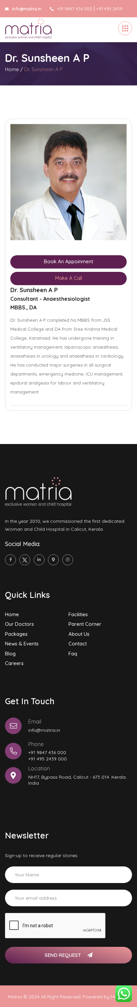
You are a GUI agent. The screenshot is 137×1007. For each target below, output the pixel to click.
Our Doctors (19, 624)
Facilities (78, 614)
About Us (78, 634)
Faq (72, 653)
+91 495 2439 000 (47, 759)
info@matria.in (44, 730)
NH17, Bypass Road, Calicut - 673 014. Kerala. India (77, 780)
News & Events (22, 643)
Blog (10, 653)
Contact (77, 643)
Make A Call (68, 278)
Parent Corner (84, 624)
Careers (14, 663)
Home (12, 69)
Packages (16, 634)
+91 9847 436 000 (74, 8)
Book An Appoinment (68, 261)
